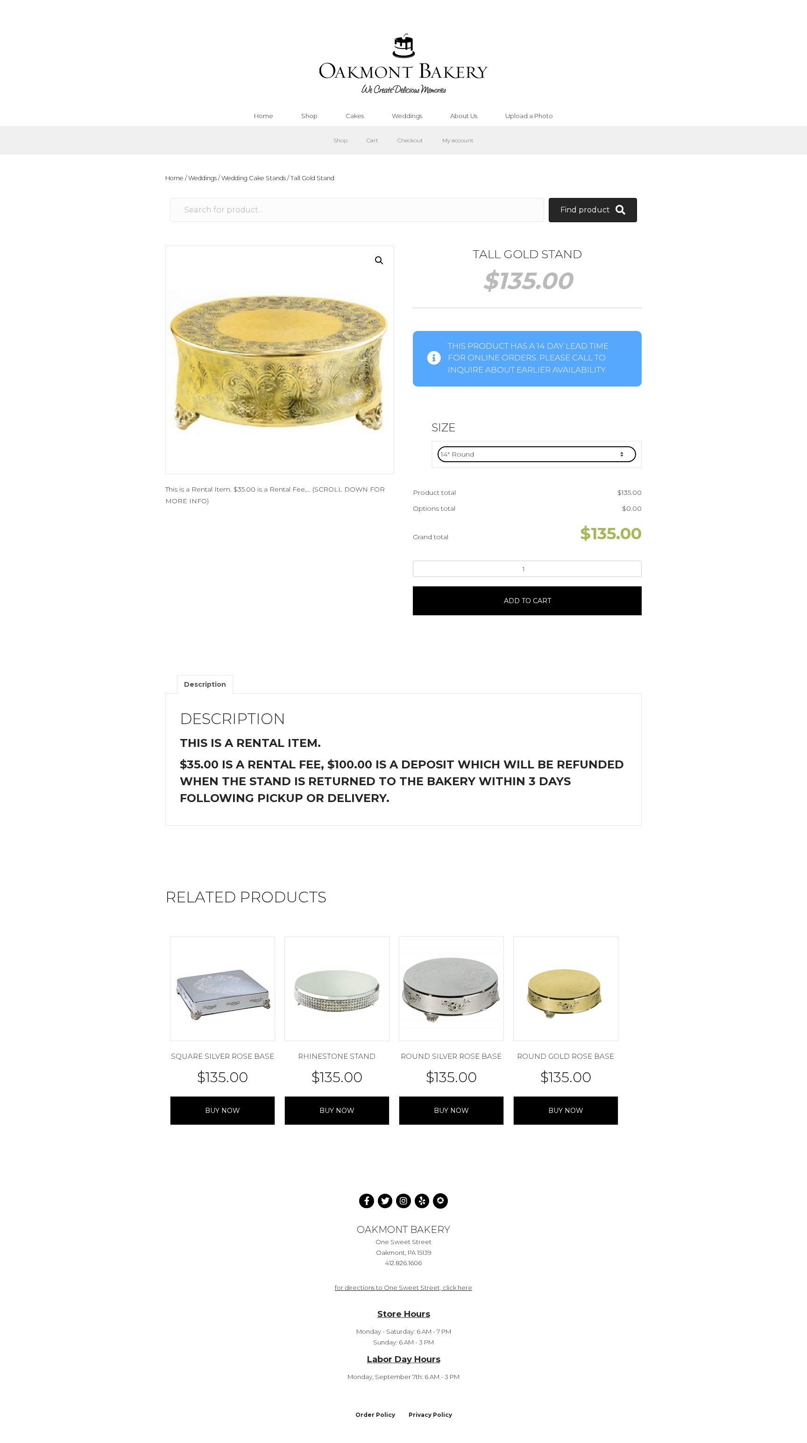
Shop (340, 140)
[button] (379, 260)
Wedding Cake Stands (253, 178)
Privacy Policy (430, 1414)
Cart (372, 140)
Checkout (410, 140)
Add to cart (527, 601)
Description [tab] (205, 684)
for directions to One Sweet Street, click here (403, 1287)
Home (174, 178)
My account (458, 140)
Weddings (202, 178)
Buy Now (222, 1110)
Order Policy (375, 1414)
